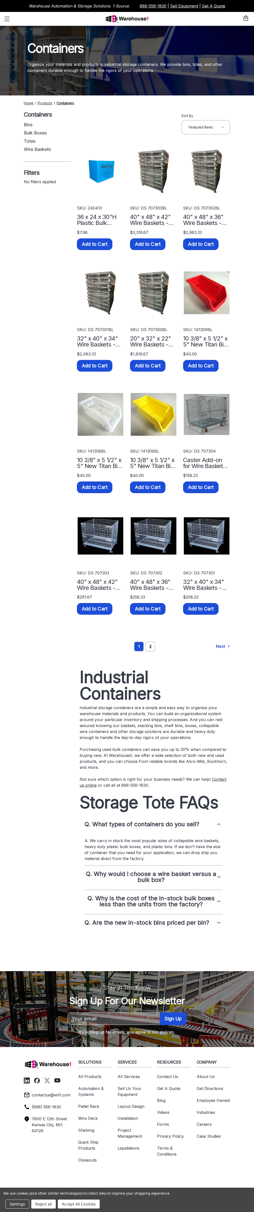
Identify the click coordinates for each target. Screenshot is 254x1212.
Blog (161, 1100)
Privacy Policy (170, 1136)
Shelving (86, 1130)
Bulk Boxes (35, 132)
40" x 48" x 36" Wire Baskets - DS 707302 (150, 585)
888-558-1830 (153, 5)
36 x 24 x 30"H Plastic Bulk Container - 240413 (96, 220)
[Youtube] (57, 1080)
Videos (163, 1112)
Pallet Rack (88, 1106)
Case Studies (209, 1136)
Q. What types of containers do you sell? (142, 824)
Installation (128, 1118)
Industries (206, 1112)
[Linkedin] (27, 1080)
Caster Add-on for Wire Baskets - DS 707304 (206, 463)
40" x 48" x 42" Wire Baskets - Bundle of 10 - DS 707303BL (152, 220)
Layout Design (131, 1106)
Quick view (100, 171)
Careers (204, 1124)
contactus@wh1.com (51, 1094)
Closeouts (87, 1160)
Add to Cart (94, 244)
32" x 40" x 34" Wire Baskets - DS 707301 (203, 585)
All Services (129, 1076)
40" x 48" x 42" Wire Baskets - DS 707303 (97, 585)
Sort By (187, 116)
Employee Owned (213, 1100)
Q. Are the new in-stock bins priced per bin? (147, 922)
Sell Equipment (184, 5)
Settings (17, 1204)
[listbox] (206, 127)
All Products (89, 1076)
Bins (28, 124)
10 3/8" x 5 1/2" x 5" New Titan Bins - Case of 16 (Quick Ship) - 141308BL (100, 463)
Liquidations (128, 1148)
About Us (206, 1076)
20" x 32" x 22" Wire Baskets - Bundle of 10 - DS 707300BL (152, 341)
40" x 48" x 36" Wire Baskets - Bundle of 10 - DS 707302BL (205, 220)
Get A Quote (213, 5)
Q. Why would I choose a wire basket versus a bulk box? (151, 877)
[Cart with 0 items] (245, 18)
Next (221, 646)
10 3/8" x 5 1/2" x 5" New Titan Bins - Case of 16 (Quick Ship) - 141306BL (153, 463)
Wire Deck (88, 1118)
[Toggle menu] (6, 19)
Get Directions (210, 1088)
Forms (163, 1124)
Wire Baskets (37, 149)
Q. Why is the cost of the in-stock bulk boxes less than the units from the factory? (151, 901)
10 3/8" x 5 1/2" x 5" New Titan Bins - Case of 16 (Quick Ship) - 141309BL (206, 341)
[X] (47, 1080)
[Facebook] (37, 1080)
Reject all (43, 1204)
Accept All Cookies (79, 1204)
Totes (29, 141)
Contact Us (167, 1076)
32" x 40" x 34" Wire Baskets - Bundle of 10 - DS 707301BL (99, 341)
